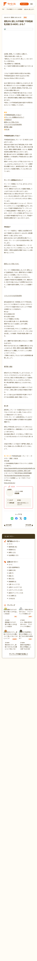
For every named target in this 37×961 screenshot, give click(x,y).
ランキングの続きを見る (18, 654)
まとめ (7, 129)
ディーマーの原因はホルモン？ (14, 117)
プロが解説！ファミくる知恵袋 (14, 9)
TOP (3, 9)
